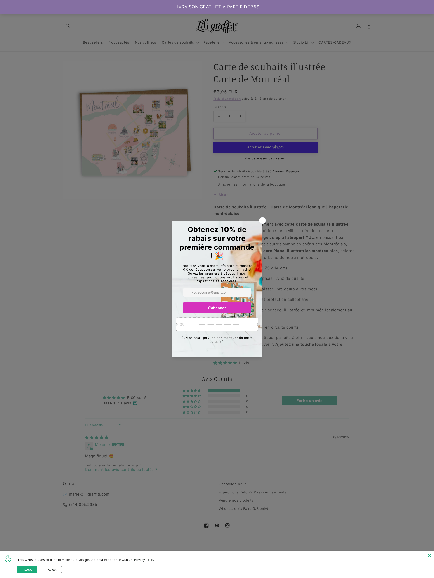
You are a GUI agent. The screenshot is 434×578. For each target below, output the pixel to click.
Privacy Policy (144, 560)
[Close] (429, 555)
